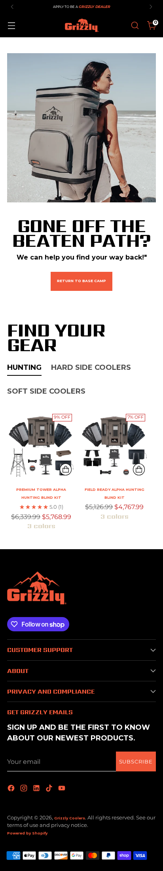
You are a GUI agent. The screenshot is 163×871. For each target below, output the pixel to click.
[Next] (150, 6)
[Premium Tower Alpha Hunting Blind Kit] (41, 445)
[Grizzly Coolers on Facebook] (12, 788)
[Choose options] (65, 469)
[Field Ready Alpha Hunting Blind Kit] (114, 445)
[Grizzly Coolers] (81, 25)
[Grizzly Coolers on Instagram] (24, 788)
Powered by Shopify (27, 833)
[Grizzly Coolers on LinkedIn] (37, 788)
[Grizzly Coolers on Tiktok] (50, 788)
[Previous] (12, 6)
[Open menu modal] (11, 25)
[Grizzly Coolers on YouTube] (62, 788)
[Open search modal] (135, 25)
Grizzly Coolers (69, 818)
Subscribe (136, 762)
